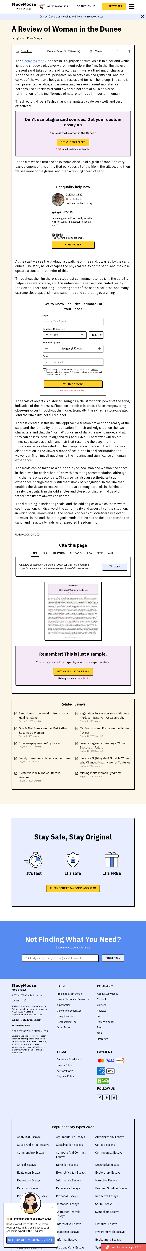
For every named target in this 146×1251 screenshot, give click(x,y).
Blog (99, 1027)
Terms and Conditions (69, 1059)
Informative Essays (68, 1180)
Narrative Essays (106, 1180)
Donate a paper (105, 1022)
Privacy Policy (64, 1065)
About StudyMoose (107, 993)
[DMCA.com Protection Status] (103, 1081)
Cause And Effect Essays (33, 1144)
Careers (101, 1005)
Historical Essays (106, 1224)
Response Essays (67, 1232)
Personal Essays (27, 1188)
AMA (110, 553)
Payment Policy (65, 1076)
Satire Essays (104, 1204)
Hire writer (73, 244)
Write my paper (73, 383)
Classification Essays (69, 1144)
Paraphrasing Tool (67, 1022)
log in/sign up (85, 6)
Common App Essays (31, 1152)
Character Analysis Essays (68, 1214)
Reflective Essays (106, 1196)
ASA (89, 553)
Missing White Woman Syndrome (101, 773)
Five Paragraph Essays (110, 1232)
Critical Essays (26, 1164)
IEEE (100, 553)
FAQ (99, 1016)
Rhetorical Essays (67, 1204)
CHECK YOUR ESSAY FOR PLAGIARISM (73, 888)
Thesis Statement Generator (73, 999)
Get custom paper (73, 142)
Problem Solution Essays (111, 1188)
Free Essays (34, 38)
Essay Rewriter (65, 1016)
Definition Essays (67, 1164)
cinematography (34, 61)
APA (35, 553)
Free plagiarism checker (70, 993)
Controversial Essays (108, 1152)
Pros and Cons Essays (70, 1247)
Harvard (59, 553)
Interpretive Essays (68, 1224)
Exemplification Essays (71, 1172)
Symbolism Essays (107, 1212)
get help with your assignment (30, 1240)
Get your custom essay (73, 671)
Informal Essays (66, 1239)
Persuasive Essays (68, 1188)
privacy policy (63, 372)
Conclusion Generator (69, 1010)
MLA (45, 553)
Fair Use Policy (65, 1070)
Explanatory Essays (108, 1239)
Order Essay (64, 1027)
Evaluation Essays (29, 1172)
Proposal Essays (67, 1196)
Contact (101, 999)
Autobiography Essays (109, 1137)
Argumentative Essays (70, 1137)
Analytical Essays (28, 1137)
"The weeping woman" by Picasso (40, 743)
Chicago (76, 553)
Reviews (101, 1010)
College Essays (105, 1144)
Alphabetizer (64, 1005)
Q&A (99, 1033)
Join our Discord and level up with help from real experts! (71, 16)
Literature (102, 1039)
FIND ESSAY (113, 958)
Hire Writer (114, 6)
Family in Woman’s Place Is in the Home (44, 758)
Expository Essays (29, 1180)
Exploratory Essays (107, 1172)
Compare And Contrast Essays (71, 1155)
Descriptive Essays (107, 1164)
